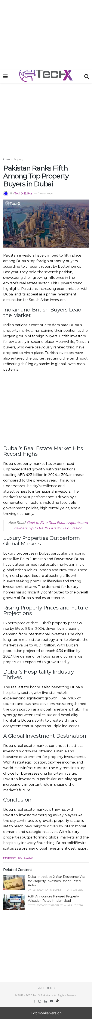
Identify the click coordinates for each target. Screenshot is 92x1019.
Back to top (46, 988)
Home (6, 159)
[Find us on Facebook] (34, 1001)
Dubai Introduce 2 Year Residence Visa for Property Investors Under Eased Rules (57, 881)
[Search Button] (86, 76)
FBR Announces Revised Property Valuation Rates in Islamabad (53, 898)
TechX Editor (23, 193)
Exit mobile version (46, 1013)
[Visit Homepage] (46, 76)
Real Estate (25, 857)
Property (18, 159)
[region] (46, 34)
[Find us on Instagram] (40, 1001)
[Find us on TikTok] (57, 1001)
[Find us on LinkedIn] (45, 1001)
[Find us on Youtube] (52, 1001)
